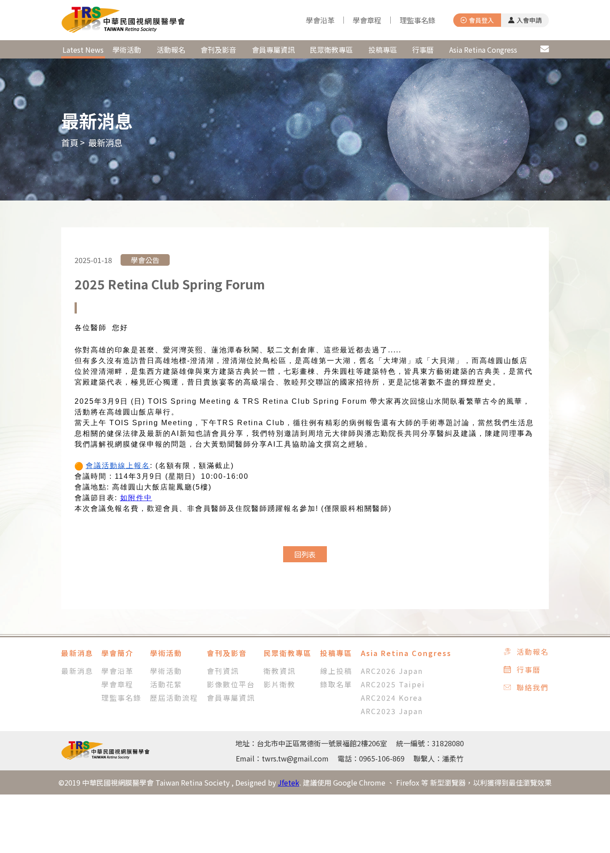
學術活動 (127, 49)
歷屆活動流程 (174, 697)
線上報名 (134, 465)
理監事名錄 (417, 20)
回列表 (305, 554)
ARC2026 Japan (392, 670)
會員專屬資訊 (273, 49)
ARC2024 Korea (391, 697)
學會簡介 (117, 653)
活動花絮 (166, 684)
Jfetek (288, 782)
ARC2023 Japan (392, 711)
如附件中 (136, 498)
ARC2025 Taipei (393, 684)
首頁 (69, 142)
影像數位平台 (231, 684)
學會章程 (367, 20)
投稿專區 (382, 49)
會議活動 (102, 465)
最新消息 (83, 49)
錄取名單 (336, 684)
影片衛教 (279, 684)
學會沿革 (320, 20)
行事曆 (423, 49)
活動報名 (171, 49)
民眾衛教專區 (331, 49)
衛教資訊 (279, 670)
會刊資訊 (223, 670)
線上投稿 (336, 670)
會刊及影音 (218, 49)
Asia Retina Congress (483, 49)
